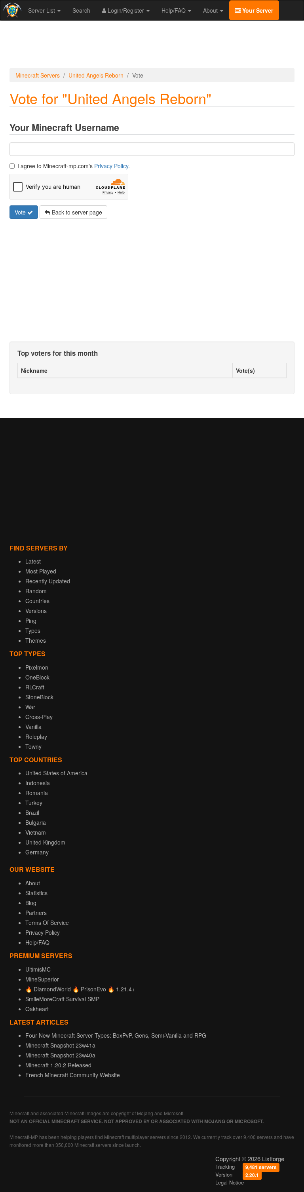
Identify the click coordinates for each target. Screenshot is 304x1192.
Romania (36, 793)
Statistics (36, 893)
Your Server (257, 10)
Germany (37, 852)
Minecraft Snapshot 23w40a (60, 1055)
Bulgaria (35, 822)
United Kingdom (45, 842)
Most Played (40, 571)
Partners (36, 913)
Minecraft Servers (37, 75)
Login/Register (126, 10)
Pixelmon (36, 667)
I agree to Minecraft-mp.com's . (73, 166)
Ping (30, 620)
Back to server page (76, 212)
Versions (36, 611)
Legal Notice (229, 1182)
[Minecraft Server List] (11, 10)
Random (36, 591)
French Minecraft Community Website (72, 1075)
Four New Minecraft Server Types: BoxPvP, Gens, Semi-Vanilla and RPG (115, 1035)
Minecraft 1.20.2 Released (58, 1065)
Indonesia (37, 783)
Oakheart (37, 1009)
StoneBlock (39, 697)
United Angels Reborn (96, 75)
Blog (30, 903)
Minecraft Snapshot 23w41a (60, 1045)
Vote (21, 212)
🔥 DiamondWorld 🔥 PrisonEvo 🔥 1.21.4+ (80, 989)
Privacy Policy (111, 166)
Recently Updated (47, 581)
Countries (37, 601)
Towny (33, 746)
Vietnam (35, 832)
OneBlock (37, 677)
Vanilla (33, 727)
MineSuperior (42, 979)
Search (81, 10)
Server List (42, 10)
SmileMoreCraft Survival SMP (62, 999)
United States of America (56, 773)
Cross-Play (39, 717)
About (211, 10)
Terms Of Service (47, 922)
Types (32, 630)
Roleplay (36, 736)
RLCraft (34, 687)
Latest (33, 561)
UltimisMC (38, 969)
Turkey (33, 803)
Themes (35, 640)
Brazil (32, 812)
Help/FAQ (174, 10)
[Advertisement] (152, 44)
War (30, 707)
